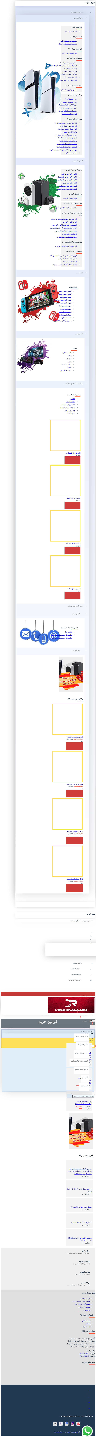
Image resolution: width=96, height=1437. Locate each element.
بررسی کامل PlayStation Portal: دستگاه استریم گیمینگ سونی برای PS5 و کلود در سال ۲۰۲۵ (80, 1171)
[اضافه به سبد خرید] (79, 458)
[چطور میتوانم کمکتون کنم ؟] (89, 1428)
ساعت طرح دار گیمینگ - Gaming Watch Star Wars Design (72, 498)
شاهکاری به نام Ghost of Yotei (81, 1207)
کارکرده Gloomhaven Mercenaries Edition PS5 (74, 831)
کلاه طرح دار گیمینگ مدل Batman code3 (72, 453)
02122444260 (83, 1353)
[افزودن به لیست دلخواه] (78, 461)
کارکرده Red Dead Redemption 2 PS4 (74, 879)
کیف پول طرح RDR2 (73, 589)
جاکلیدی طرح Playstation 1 (72, 543)
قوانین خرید (45, 1015)
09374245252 (84, 1356)
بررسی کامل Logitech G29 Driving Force (79, 1190)
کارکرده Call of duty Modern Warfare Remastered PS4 (74, 784)
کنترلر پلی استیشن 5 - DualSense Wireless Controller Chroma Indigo (74, 737)
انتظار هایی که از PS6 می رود (81, 1222)
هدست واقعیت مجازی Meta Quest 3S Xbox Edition (80, 1239)
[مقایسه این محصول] (75, 461)
